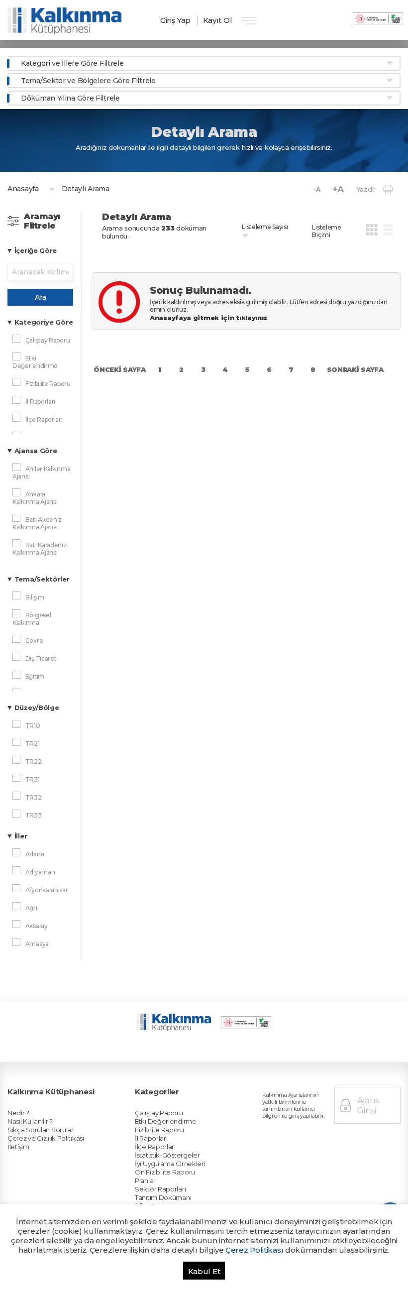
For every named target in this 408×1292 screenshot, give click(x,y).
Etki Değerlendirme (166, 1121)
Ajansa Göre (35, 451)
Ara (40, 297)
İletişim (18, 1147)
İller (20, 836)
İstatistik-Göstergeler (167, 1155)
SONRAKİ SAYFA (355, 369)
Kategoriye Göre (43, 322)
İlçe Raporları (155, 1147)
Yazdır (366, 189)
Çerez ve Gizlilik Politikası (45, 1138)
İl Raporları (151, 1138)
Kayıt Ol (217, 20)
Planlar (145, 1180)
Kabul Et (204, 1271)
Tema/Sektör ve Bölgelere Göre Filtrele (88, 80)
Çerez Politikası (254, 1250)
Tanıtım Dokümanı (163, 1197)
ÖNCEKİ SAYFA (119, 369)
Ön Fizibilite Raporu (165, 1172)
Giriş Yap (175, 20)
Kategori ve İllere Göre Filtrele (72, 63)
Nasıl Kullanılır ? (30, 1121)
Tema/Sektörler (42, 579)
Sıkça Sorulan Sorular (40, 1130)
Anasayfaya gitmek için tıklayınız (209, 318)
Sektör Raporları (160, 1189)
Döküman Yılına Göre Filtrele (70, 98)
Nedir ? (18, 1113)
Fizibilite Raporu (159, 1130)
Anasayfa (23, 188)
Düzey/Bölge (36, 707)
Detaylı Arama (85, 188)
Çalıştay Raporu (159, 1113)
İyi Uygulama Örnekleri (170, 1164)
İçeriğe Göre (35, 250)
